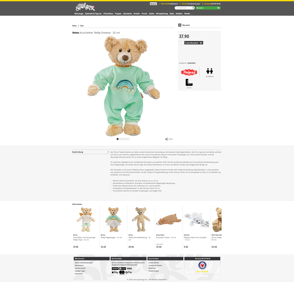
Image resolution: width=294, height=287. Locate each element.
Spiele (151, 13)
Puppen (118, 13)
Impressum (79, 274)
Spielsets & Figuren (93, 13)
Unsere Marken (154, 263)
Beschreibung (77, 151)
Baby (172, 13)
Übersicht (186, 25)
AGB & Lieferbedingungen (84, 263)
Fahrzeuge (78, 13)
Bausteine (127, 13)
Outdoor (179, 13)
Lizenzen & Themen (155, 265)
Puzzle (144, 13)
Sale (82, 25)
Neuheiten (152, 268)
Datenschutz (79, 265)
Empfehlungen (154, 271)
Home (74, 25)
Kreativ (137, 13)
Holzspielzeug (162, 13)
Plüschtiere (108, 13)
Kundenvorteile (80, 268)
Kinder (187, 13)
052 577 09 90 (215, 4)
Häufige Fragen (80, 271)
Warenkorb (192, 42)
